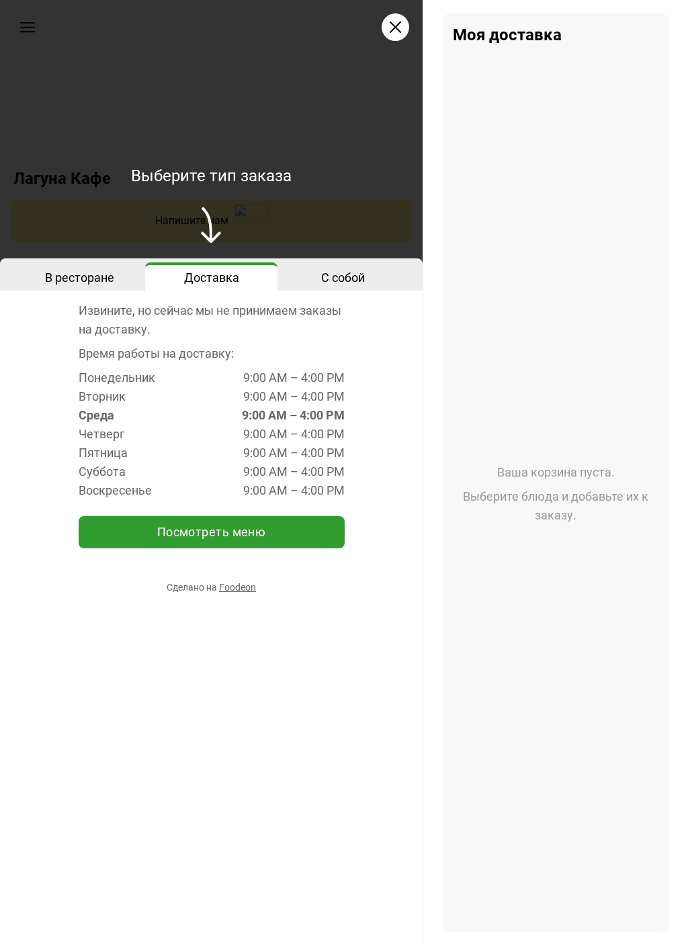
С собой (343, 277)
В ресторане (79, 277)
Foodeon (237, 587)
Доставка (211, 277)
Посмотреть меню (211, 532)
